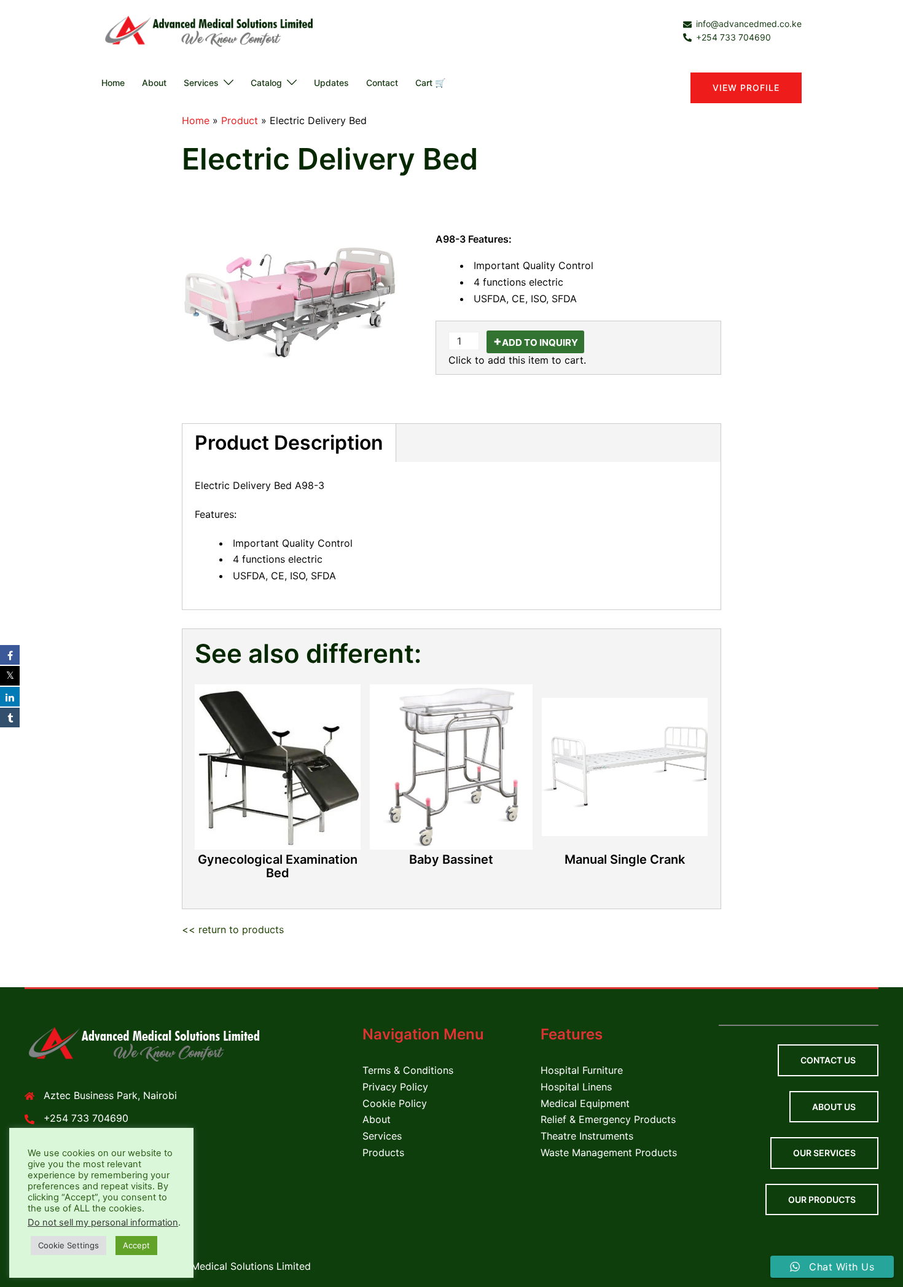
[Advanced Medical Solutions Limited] (211, 30)
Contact (382, 82)
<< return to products (233, 929)
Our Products (822, 1199)
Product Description (289, 443)
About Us (834, 1106)
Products (383, 1152)
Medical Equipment (585, 1103)
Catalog (266, 82)
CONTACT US (828, 1060)
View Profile (746, 87)
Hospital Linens (576, 1087)
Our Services (824, 1153)
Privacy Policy (395, 1087)
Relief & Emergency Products (608, 1119)
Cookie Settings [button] (68, 1245)
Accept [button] (136, 1245)
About (154, 82)
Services (201, 82)
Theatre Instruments (587, 1136)
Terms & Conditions (407, 1070)
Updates (331, 82)
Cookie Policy (394, 1103)
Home (113, 82)
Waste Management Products (609, 1152)
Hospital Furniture (582, 1070)
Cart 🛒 (430, 82)
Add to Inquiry (540, 342)
